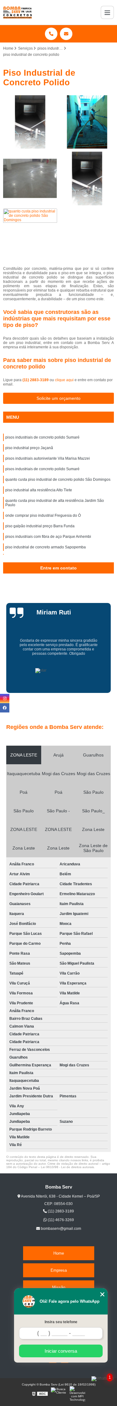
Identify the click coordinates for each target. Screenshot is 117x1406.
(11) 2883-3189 (36, 380)
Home (58, 1253)
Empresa (59, 1270)
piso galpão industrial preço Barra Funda (40, 526)
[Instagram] (4, 698)
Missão (58, 1287)
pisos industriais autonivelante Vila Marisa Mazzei (47, 458)
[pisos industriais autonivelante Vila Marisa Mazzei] (30, 178)
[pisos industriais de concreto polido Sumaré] (30, 122)
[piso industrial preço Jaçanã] (87, 122)
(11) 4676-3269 (60, 1220)
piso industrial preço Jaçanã (29, 448)
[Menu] (107, 12)
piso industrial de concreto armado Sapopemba (45, 547)
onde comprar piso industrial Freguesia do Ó (43, 515)
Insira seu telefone (61, 1322)
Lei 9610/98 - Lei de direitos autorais (67, 1167)
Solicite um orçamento (58, 398)
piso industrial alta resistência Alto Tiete (38, 490)
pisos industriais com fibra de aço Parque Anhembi (48, 536)
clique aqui (64, 380)
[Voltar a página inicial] (17, 12)
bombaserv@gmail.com (60, 1228)
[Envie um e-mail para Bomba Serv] (66, 34)
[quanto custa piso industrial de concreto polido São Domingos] (30, 235)
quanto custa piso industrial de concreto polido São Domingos (57, 479)
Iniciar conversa (61, 1351)
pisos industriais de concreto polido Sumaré (42, 437)
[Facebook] (4, 707)
